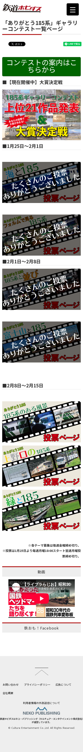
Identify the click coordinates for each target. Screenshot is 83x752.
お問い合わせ (11, 684)
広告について (63, 684)
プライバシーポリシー (37, 684)
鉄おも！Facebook (41, 628)
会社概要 (8, 693)
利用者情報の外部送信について (41, 703)
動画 (42, 571)
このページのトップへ (41, 671)
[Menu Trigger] (73, 9)
